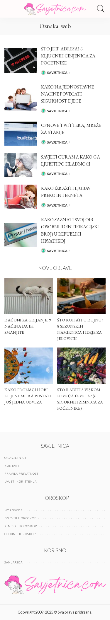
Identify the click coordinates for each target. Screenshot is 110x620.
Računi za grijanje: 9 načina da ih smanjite (27, 326)
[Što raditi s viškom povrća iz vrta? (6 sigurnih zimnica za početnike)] (81, 366)
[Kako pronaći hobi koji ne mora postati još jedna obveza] (28, 366)
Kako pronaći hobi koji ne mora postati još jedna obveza (27, 396)
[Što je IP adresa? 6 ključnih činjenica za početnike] (20, 60)
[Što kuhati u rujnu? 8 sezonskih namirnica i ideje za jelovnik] (81, 296)
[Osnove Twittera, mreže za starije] (20, 134)
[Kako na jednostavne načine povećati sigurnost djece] (20, 99)
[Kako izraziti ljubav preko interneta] (20, 197)
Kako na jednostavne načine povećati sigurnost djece (67, 94)
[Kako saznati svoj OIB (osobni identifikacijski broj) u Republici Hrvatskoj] (20, 235)
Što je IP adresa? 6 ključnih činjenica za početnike (68, 56)
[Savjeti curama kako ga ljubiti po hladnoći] (20, 165)
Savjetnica (57, 72)
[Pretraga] (99, 9)
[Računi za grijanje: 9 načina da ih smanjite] (28, 296)
